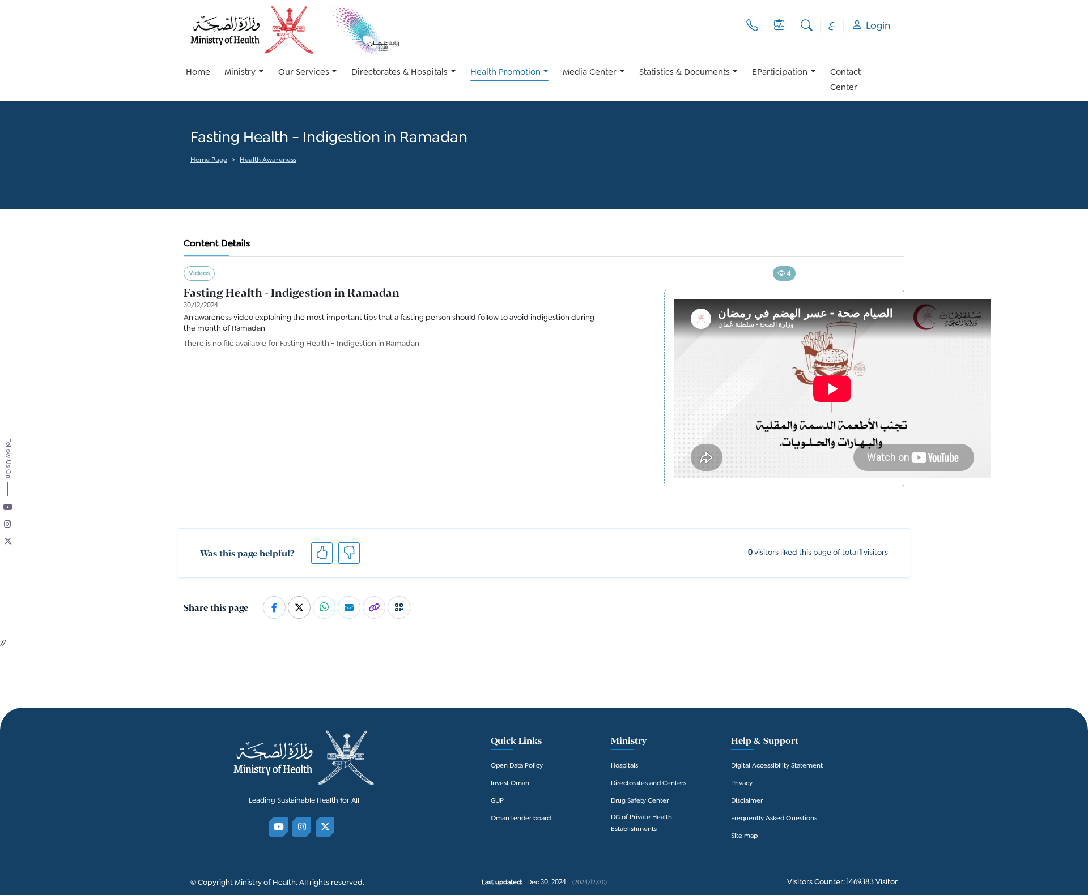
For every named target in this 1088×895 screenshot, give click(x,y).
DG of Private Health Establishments (641, 824)
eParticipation (780, 73)
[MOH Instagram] (302, 827)
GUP (497, 801)
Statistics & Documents (684, 73)
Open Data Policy (517, 766)
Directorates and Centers (648, 784)
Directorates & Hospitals (399, 73)
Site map (744, 836)
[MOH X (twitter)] (325, 827)
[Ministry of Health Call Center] (752, 26)
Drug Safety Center (640, 801)
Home (198, 73)
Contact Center (845, 80)
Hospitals (624, 766)
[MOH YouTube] (279, 827)
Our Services (303, 73)
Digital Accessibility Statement (777, 766)
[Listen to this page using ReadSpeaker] (191, 176)
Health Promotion (505, 73)
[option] (244, 80)
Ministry (240, 73)
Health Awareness (268, 160)
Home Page (208, 160)
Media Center (590, 73)
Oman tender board (521, 819)
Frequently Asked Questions (774, 819)
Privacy (742, 784)
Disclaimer (747, 801)
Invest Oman (510, 784)
